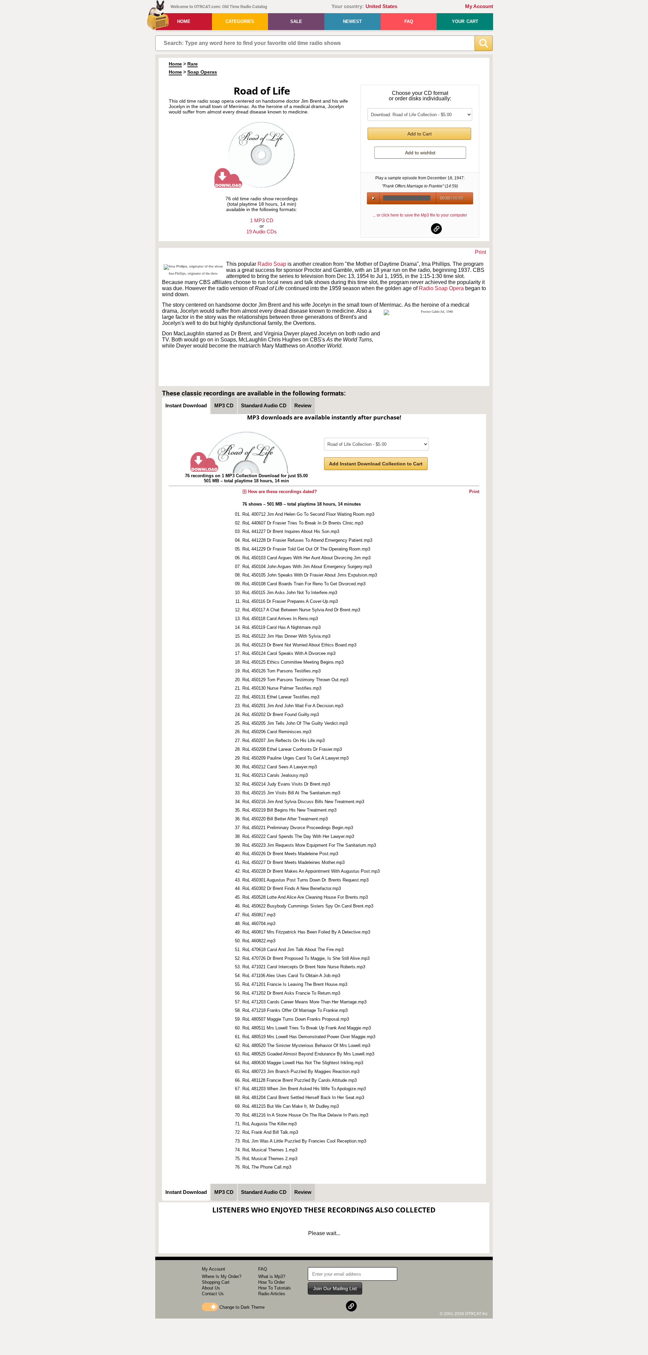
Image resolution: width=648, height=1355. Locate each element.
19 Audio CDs (261, 231)
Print (480, 252)
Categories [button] (239, 21)
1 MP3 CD (261, 220)
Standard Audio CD (264, 405)
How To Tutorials (274, 1288)
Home (183, 21)
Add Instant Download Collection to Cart (376, 463)
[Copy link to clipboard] (436, 228)
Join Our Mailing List (335, 1288)
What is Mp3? (271, 1276)
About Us (211, 1288)
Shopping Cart (216, 1282)
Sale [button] (296, 21)
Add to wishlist (420, 152)
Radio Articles (271, 1294)
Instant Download (186, 405)
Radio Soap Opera (441, 288)
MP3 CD (224, 405)
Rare (192, 64)
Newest (352, 21)
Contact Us (213, 1294)
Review (303, 405)
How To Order (271, 1282)
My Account (479, 6)
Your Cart (465, 21)
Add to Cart (419, 133)
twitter (420, 228)
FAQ (408, 21)
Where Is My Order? (221, 1276)
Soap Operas (202, 72)
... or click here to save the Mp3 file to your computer (420, 215)
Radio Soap (272, 264)
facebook (403, 228)
